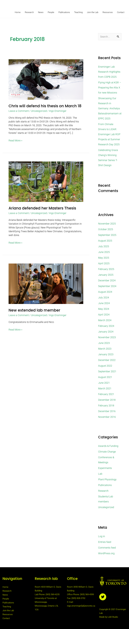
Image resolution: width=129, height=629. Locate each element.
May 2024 (103, 308)
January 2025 (105, 274)
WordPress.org (106, 553)
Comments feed (107, 547)
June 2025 (104, 252)
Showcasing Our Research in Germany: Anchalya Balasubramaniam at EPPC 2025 (109, 108)
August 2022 (105, 365)
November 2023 (107, 337)
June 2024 (104, 303)
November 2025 (107, 223)
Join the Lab (92, 12)
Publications (64, 12)
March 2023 (104, 348)
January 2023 (105, 354)
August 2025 (105, 240)
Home (18, 12)
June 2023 (104, 343)
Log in (101, 536)
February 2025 (106, 269)
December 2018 (107, 399)
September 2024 (107, 286)
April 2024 (103, 314)
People (51, 12)
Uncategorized (39, 110)
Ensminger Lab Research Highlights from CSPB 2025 (109, 71)
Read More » (15, 140)
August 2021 (105, 377)
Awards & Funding (108, 445)
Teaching (78, 12)
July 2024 (103, 297)
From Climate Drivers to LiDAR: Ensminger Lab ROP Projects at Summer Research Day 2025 (109, 134)
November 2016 (107, 416)
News (40, 12)
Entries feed (104, 541)
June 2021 (104, 382)
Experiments (105, 468)
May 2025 (103, 257)
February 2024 (106, 325)
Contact (120, 12)
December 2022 (107, 360)
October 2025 (105, 229)
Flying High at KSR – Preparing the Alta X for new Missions (109, 87)
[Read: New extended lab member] (46, 283)
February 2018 (106, 405)
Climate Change (107, 451)
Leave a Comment (19, 110)
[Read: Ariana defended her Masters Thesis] (46, 181)
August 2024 (105, 291)
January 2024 (105, 331)
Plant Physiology (107, 479)
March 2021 (104, 388)
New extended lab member (34, 310)
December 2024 (107, 280)
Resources (108, 12)
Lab (100, 473)
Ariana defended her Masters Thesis (42, 208)
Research (29, 12)
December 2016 (107, 411)
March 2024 (104, 320)
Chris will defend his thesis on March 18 (45, 106)
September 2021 (107, 371)
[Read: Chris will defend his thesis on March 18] (46, 79)
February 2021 (106, 394)
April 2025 (103, 263)
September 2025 (107, 234)
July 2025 (103, 246)
